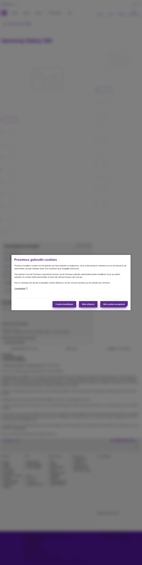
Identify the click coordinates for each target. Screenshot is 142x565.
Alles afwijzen (88, 304)
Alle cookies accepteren (114, 304)
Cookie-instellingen (64, 304)
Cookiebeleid (19, 288)
